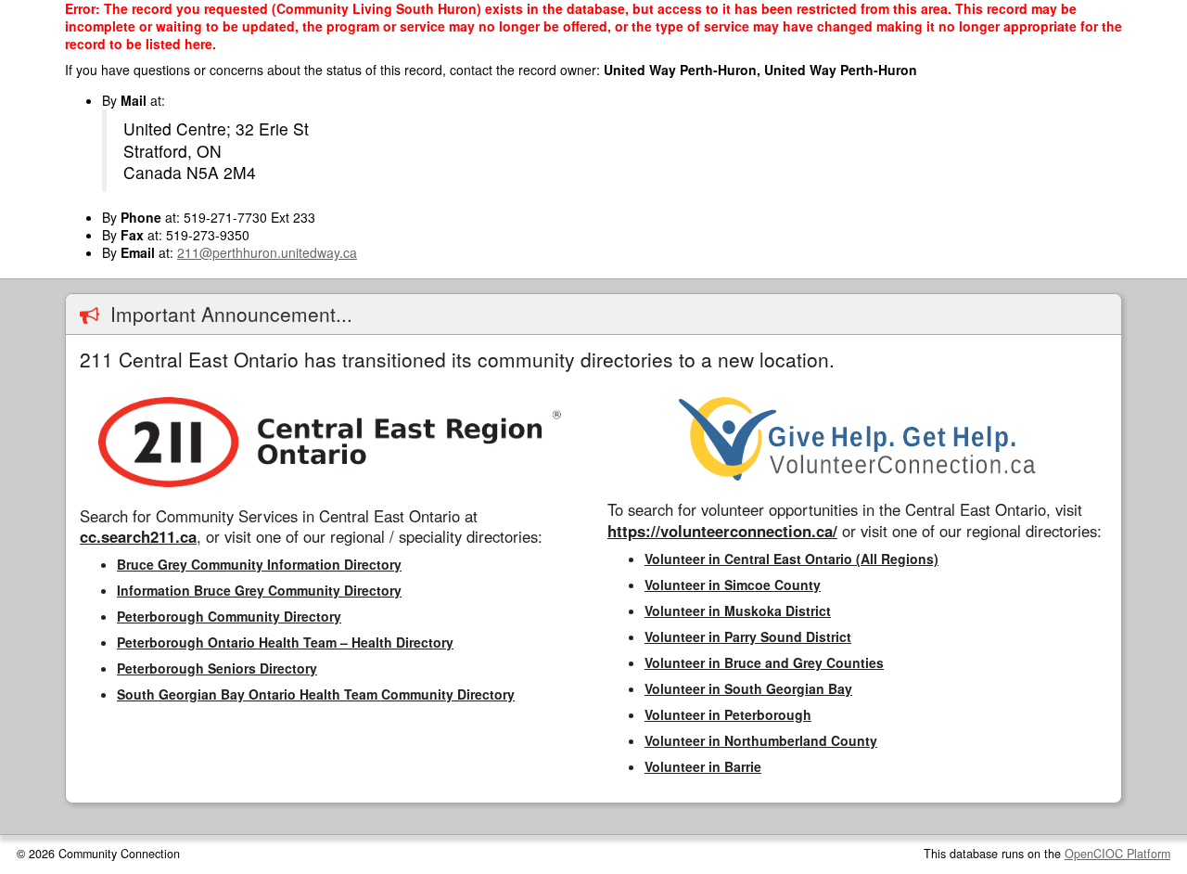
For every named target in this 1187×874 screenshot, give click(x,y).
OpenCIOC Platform (1117, 853)
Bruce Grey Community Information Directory (259, 564)
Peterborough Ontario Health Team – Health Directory (285, 642)
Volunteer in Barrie (703, 766)
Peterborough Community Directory (229, 616)
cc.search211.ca (138, 536)
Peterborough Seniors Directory (217, 668)
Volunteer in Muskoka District (738, 610)
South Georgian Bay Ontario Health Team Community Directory (316, 694)
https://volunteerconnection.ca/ (722, 531)
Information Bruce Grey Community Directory (259, 590)
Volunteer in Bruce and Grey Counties (764, 662)
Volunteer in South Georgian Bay (748, 688)
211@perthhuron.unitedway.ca (267, 252)
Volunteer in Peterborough (728, 714)
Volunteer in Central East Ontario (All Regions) (791, 558)
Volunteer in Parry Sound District (748, 636)
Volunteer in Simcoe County (733, 584)
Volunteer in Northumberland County (761, 740)
